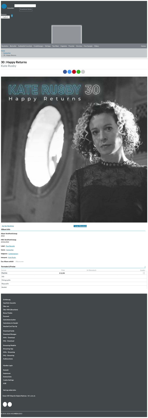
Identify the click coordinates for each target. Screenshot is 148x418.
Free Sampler (88, 46)
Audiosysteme (8, 359)
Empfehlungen (38, 46)
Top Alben (55, 46)
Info (3, 276)
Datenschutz (7, 377)
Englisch (5, 17)
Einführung (6, 300)
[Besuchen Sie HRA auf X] (10, 404)
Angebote (63, 46)
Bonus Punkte (7, 313)
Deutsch (3, 14)
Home (3, 51)
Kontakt (6, 370)
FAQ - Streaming (8, 355)
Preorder (71, 46)
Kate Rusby (8, 66)
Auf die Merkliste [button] (8, 226)
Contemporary (13, 254)
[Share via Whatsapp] (78, 72)
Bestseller (13, 46)
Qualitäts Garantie (9, 303)
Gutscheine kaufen (9, 320)
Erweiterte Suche (26, 9)
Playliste (4, 273)
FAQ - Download (8, 341)
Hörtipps (48, 46)
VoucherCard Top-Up (10, 326)
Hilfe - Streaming (9, 352)
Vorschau (79, 46)
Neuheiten (4, 46)
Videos (96, 46)
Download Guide (8, 331)
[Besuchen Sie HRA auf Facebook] (5, 404)
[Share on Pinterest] (74, 72)
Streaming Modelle (9, 345)
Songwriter (7, 53)
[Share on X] (69, 72)
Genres (143, 46)
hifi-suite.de (31, 396)
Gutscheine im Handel (10, 323)
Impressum (7, 373)
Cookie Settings (8, 380)
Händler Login (8, 365)
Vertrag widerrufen (9, 390)
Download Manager (9, 334)
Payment (6, 316)
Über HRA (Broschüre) (10, 310)
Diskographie (6, 280)
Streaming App (8, 349)
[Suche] (15, 8)
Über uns (6, 306)
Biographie (5, 284)
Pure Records (10, 246)
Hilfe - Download (9, 337)
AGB (4, 383)
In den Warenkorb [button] (81, 226)
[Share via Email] (83, 72)
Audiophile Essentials (25, 46)
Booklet (4, 287)
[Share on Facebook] (65, 72)
